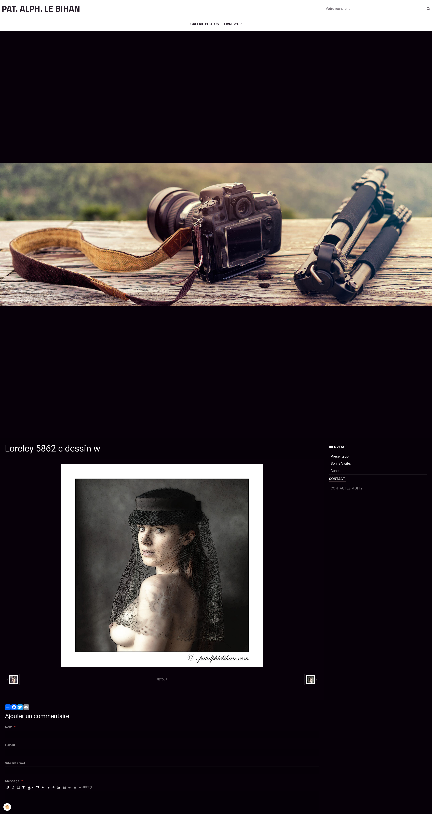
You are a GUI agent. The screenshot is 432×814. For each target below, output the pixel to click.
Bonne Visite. (341, 463)
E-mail (10, 745)
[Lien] (48, 787)
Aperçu (87, 787)
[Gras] (7, 787)
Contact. (337, 471)
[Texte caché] (53, 787)
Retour (162, 679)
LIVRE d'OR (233, 24)
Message (12, 781)
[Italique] (13, 787)
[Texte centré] (42, 787)
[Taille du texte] (24, 787)
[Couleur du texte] (30, 787)
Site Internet (15, 763)
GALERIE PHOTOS (204, 24)
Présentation (340, 456)
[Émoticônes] (75, 787)
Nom (8, 727)
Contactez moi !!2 (346, 488)
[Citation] (37, 787)
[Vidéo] (64, 787)
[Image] (59, 787)
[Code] (69, 787)
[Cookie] (7, 807)
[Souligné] (18, 787)
